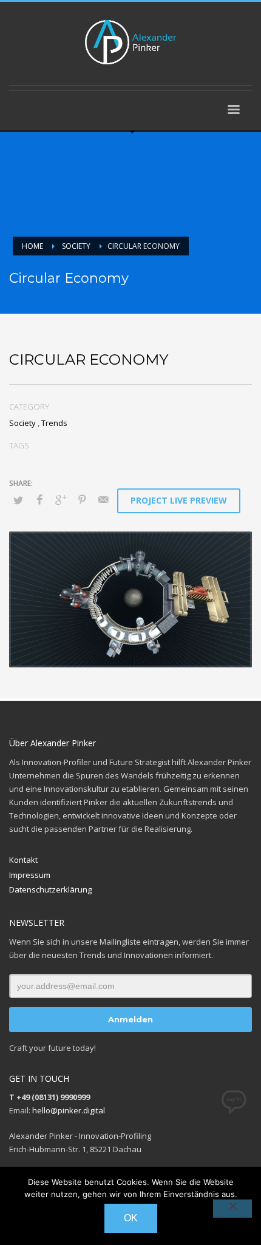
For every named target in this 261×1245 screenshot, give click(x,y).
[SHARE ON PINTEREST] (82, 499)
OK (131, 1218)
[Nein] (232, 1208)
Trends (54, 422)
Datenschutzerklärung (50, 889)
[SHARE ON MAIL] (103, 499)
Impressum (29, 874)
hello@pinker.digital (68, 1110)
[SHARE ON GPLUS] (61, 499)
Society (22, 422)
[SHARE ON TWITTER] (18, 500)
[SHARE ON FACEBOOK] (39, 499)
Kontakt (23, 859)
